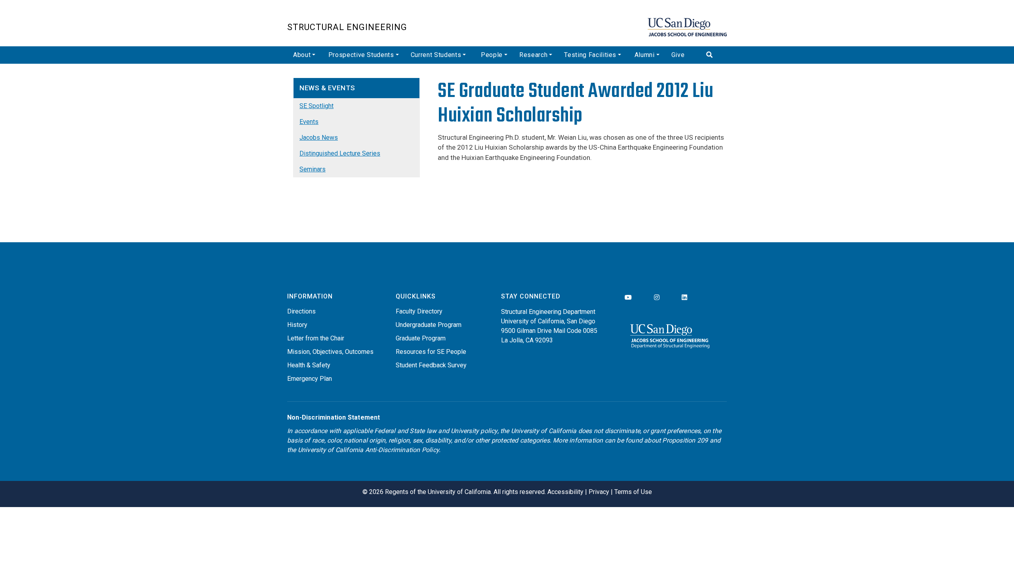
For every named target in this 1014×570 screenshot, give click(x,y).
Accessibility (565, 492)
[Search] (713, 55)
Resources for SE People (431, 351)
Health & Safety (308, 365)
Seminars (312, 169)
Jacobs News (318, 137)
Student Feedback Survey (431, 365)
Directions (301, 311)
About (302, 55)
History (297, 325)
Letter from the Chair (315, 338)
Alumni (645, 55)
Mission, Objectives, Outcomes (330, 351)
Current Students (436, 55)
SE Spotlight (316, 106)
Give (678, 55)
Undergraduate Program (428, 325)
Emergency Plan (309, 378)
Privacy (599, 492)
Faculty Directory (419, 311)
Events (308, 121)
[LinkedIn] (684, 297)
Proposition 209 (685, 440)
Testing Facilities (590, 55)
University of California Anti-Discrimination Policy (368, 450)
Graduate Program (421, 338)
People (492, 55)
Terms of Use (633, 492)
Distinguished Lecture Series (339, 153)
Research (533, 55)
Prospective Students (361, 55)
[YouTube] (628, 297)
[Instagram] (656, 297)
